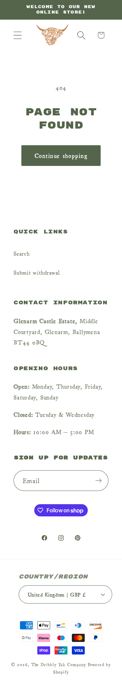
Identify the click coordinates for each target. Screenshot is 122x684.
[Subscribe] (98, 480)
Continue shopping (61, 155)
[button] (17, 35)
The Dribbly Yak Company (58, 664)
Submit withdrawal (37, 272)
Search (22, 253)
